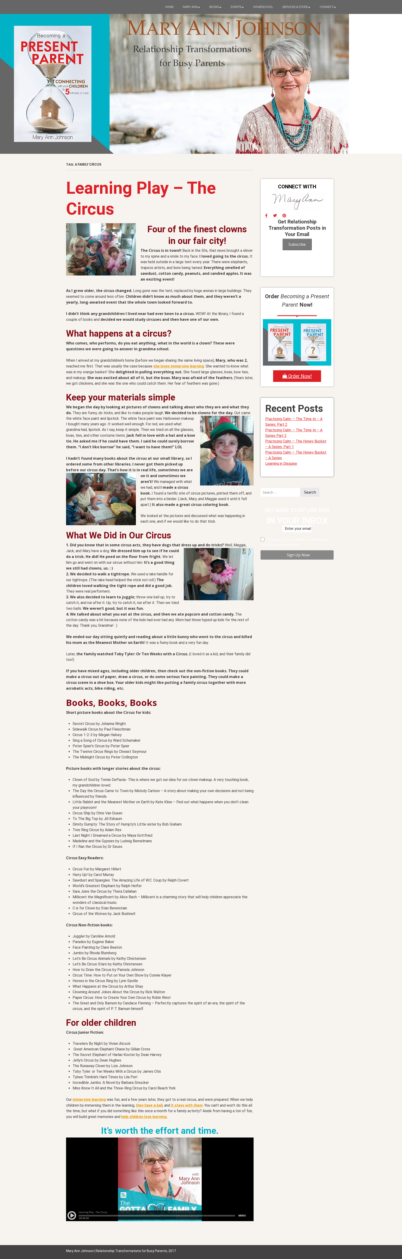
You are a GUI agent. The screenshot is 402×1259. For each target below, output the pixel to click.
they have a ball (149, 1105)
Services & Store (295, 7)
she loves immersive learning (178, 366)
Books (214, 7)
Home (169, 7)
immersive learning (89, 1099)
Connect (326, 7)
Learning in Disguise (281, 463)
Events (236, 7)
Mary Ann (190, 7)
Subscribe (297, 244)
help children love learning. (144, 1117)
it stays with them (187, 1105)
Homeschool (263, 7)
